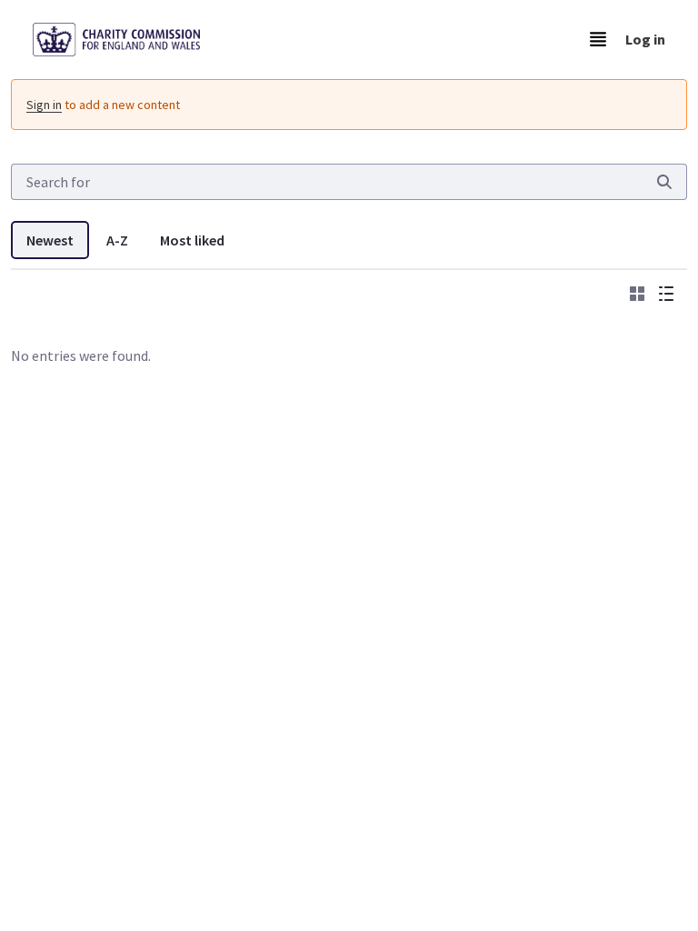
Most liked (192, 240)
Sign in (44, 104)
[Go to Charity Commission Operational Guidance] (130, 40)
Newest (50, 240)
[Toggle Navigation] (598, 39)
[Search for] (664, 181)
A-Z (117, 240)
